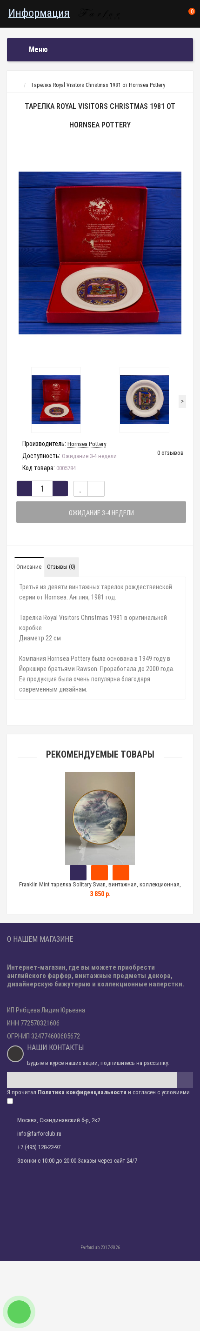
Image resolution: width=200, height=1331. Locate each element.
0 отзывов (170, 452)
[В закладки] (80, 489)
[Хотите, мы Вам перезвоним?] (19, 1312)
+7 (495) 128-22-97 (38, 1147)
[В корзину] (78, 872)
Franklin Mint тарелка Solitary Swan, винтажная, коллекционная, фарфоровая (100, 888)
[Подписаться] (185, 1080)
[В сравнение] (96, 489)
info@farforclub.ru (39, 1133)
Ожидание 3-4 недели (101, 513)
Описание (28, 566)
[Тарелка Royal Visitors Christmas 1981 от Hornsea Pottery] (100, 253)
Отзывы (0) (61, 566)
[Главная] (15, 85)
